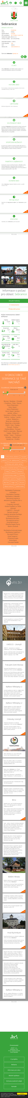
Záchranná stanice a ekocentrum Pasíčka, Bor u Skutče (13, 500)
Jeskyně (6, 479)
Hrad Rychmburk (12, 522)
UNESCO (4, 460)
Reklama (14, 1064)
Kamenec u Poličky (10, 415)
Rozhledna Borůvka (12, 518)
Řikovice (19, 431)
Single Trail (14, 482)
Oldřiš (7, 425)
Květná (6, 417)
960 (12, 43)
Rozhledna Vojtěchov (13, 532)
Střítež (6, 435)
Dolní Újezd (12, 407)
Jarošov (17, 411)
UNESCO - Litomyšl (13, 510)
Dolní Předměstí (12, 405)
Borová (6, 401)
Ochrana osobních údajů (14, 1081)
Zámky (13, 471)
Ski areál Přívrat (12, 534)
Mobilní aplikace (14, 1075)
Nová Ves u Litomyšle (12, 423)
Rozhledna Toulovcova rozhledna (12, 491)
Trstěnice (18, 435)
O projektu (14, 1059)
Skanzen (24, 460)
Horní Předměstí (12, 409)
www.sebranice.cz (15, 46)
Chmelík (19, 401)
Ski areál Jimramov (12, 520)
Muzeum (22, 482)
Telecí (12, 435)
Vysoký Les (15, 53)
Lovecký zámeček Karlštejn (13, 514)
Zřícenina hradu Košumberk (13, 539)
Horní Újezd (9, 411)
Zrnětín (17, 439)
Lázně (12, 479)
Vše (3, 457)
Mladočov (15, 419)
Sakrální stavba (20, 486)
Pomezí (17, 429)
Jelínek (10, 413)
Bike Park (6, 482)
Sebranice (9, 24)
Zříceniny (20, 471)
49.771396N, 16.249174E (17, 35)
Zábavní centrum (8, 486)
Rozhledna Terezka (12, 494)
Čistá (14, 403)
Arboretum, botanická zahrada (10, 468)
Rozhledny (23, 468)
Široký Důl (15, 433)
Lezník (18, 417)
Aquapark (23, 457)
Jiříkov (15, 413)
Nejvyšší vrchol (20, 479)
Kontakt (14, 1086)
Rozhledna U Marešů (12, 496)
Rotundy (21, 475)
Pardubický (13, 30)
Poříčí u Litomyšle (10, 431)
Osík (12, 425)
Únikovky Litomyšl (13, 504)
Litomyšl (13, 33)
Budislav (12, 401)
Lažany (12, 417)
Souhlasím (22, 1093)
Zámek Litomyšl (12, 512)
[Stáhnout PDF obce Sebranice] (22, 56)
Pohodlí (9, 427)
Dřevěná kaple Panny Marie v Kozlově (13, 525)
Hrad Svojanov (12, 536)
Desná (19, 403)
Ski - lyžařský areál (14, 460)
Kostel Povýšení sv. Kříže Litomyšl (13, 507)
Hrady (7, 471)
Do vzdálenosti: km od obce (12, 387)
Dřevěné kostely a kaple (10, 475)
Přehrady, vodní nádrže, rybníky (14, 464)
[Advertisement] (14, 250)
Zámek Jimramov (13, 516)
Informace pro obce (14, 1070)
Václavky (8, 437)
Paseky (17, 425)
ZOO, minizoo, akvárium (12, 457)
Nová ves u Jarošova (12, 421)
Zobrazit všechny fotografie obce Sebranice (14, 286)
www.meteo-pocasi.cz (14, 364)
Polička (15, 427)
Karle (19, 415)
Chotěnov (8, 403)
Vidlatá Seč (16, 437)
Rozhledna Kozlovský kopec (13, 530)
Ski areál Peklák (13, 542)
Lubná (8, 419)
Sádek (9, 433)
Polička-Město (9, 429)
